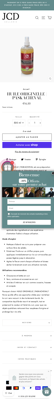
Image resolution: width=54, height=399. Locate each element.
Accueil (26, 89)
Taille (18, 117)
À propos (27, 336)
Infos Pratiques (27, 359)
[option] (27, 5)
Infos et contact (27, 347)
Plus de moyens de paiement (27, 151)
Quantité (35, 117)
